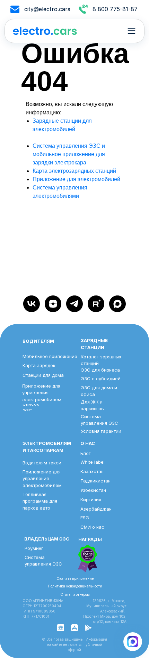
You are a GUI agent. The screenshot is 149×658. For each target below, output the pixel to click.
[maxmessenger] (117, 303)
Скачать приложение (75, 578)
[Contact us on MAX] (132, 641)
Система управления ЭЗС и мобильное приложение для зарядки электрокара (69, 154)
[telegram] (74, 303)
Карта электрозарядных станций (74, 171)
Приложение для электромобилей (76, 179)
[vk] (31, 303)
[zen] (53, 303)
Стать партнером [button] (75, 594)
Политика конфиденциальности (75, 586)
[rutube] (96, 303)
